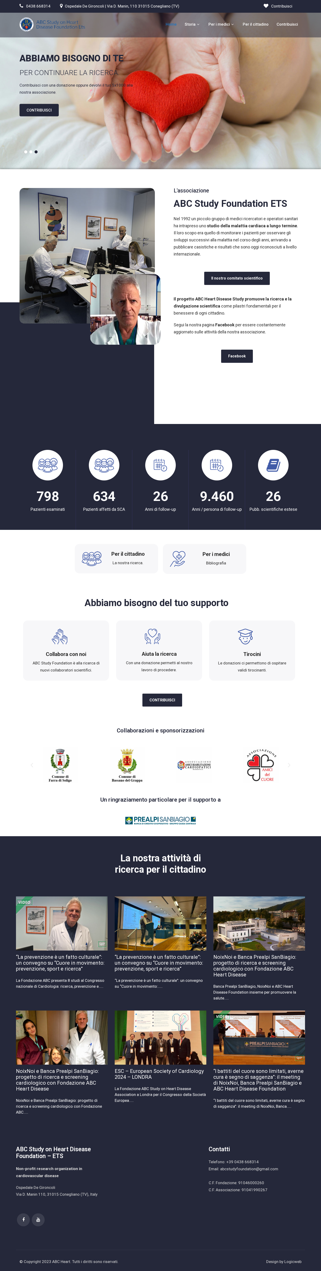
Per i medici (219, 24)
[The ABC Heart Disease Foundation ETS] (52, 24)
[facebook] (23, 1219)
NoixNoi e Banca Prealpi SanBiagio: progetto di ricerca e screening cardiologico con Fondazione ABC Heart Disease (254, 966)
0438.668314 (38, 6)
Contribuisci (281, 6)
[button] (32, 765)
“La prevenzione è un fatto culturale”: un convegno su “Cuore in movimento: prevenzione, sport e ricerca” (60, 963)
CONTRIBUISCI (39, 110)
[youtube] (38, 1219)
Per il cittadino (256, 24)
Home (171, 24)
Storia (190, 24)
